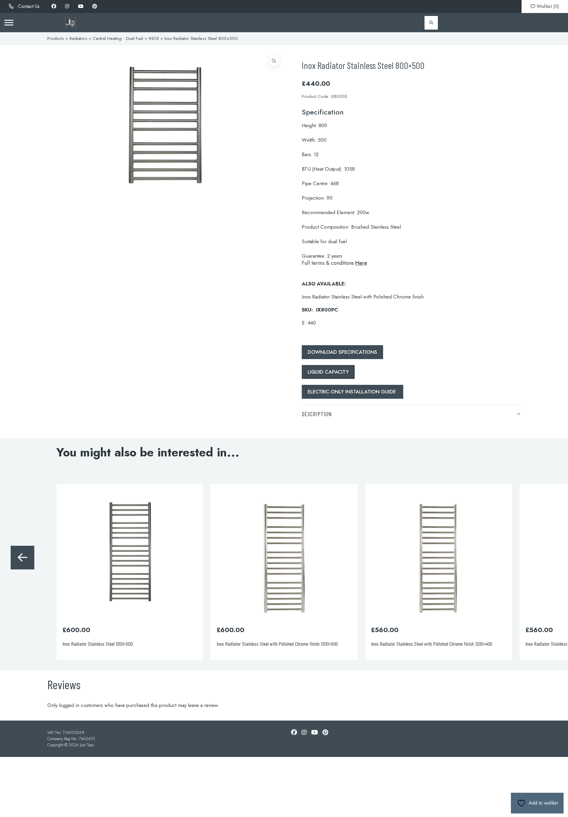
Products (55, 38)
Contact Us (28, 6)
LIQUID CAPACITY (328, 371)
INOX (154, 38)
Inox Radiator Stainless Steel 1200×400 (406, 643)
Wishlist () (547, 6)
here (361, 263)
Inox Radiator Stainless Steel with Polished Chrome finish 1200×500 (123, 643)
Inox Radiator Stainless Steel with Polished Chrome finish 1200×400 (277, 643)
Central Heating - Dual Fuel (118, 38)
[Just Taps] (70, 22)
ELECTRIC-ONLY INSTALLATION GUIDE (352, 391)
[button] (274, 61)
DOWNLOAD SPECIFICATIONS (342, 352)
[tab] (411, 414)
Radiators (78, 38)
